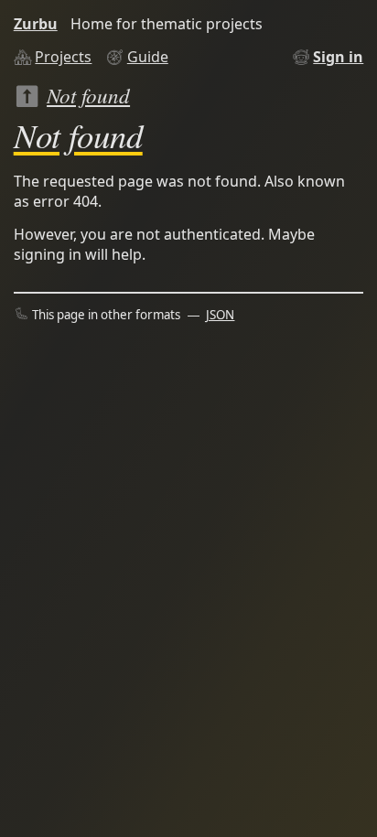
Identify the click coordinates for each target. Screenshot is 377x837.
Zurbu (36, 24)
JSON (220, 314)
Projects (63, 57)
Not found (88, 94)
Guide (147, 57)
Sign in (338, 57)
